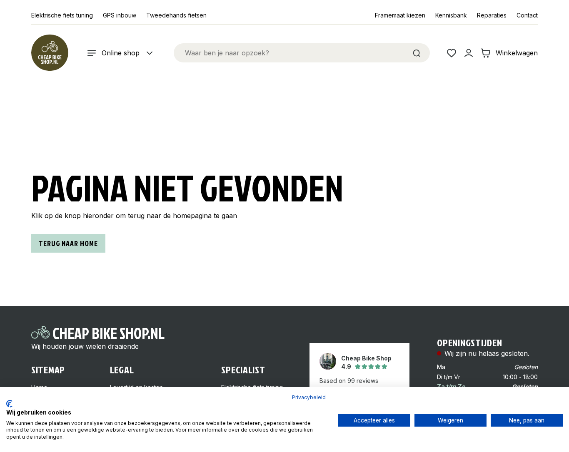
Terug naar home (68, 243)
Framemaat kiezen (400, 15)
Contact (527, 15)
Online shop (121, 53)
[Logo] (49, 53)
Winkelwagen (517, 53)
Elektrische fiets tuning (62, 15)
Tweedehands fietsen (176, 15)
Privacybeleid (309, 397)
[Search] (416, 53)
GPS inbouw (119, 15)
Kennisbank (451, 15)
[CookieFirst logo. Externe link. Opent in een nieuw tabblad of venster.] (9, 403)
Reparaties (492, 15)
